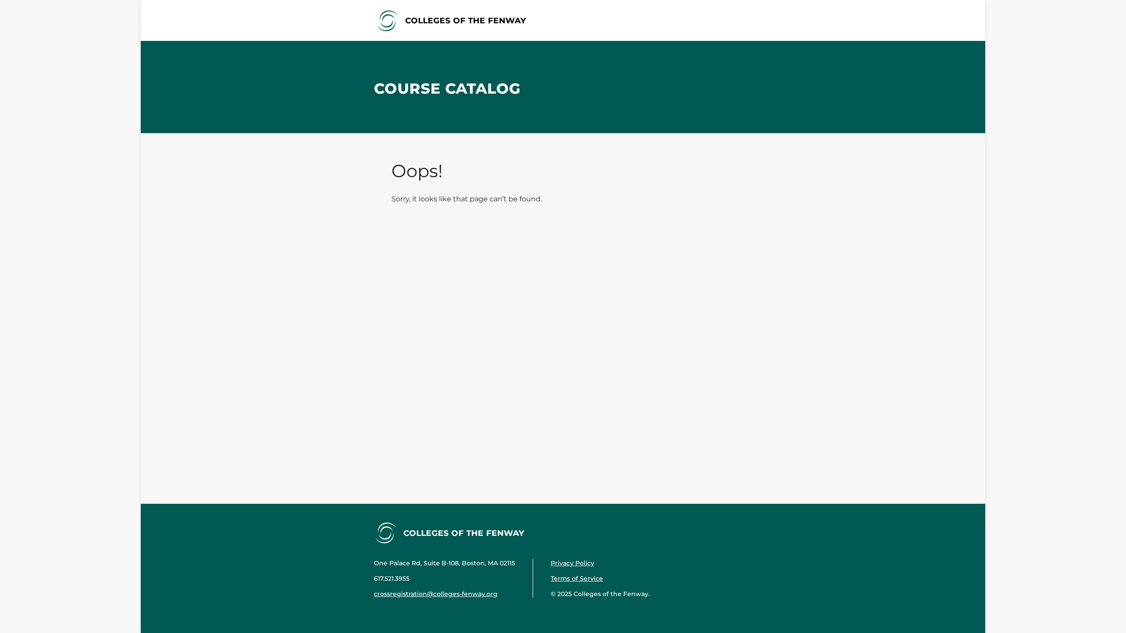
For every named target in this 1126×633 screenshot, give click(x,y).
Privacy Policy (572, 563)
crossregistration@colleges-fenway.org (435, 594)
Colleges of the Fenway (465, 20)
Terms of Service (577, 578)
